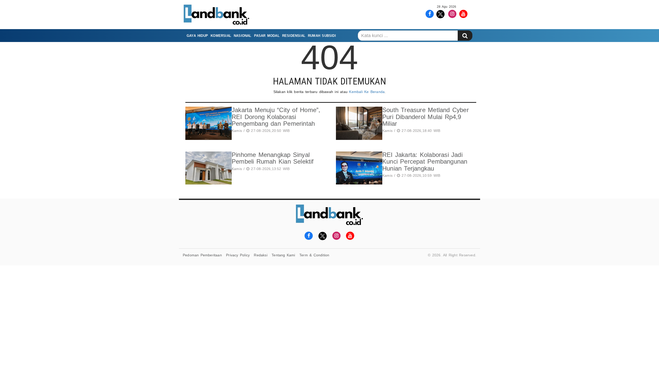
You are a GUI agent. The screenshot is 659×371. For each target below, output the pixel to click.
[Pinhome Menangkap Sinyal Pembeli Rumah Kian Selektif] (207, 168)
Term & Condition (314, 255)
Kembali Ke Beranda (367, 92)
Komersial (221, 36)
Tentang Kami (283, 255)
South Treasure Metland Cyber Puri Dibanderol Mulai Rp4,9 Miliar (425, 116)
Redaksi (260, 255)
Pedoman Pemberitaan (202, 255)
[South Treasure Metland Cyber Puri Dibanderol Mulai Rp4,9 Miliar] (357, 123)
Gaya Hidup (197, 36)
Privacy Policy (238, 255)
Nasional (243, 36)
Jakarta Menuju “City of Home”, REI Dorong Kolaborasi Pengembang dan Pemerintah (276, 116)
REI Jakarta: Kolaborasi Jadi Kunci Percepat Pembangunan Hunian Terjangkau (424, 161)
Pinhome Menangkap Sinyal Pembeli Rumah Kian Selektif (273, 158)
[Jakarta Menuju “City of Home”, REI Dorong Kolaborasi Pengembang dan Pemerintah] (207, 123)
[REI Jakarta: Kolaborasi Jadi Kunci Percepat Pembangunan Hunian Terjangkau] (357, 168)
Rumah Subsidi (322, 36)
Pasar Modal (267, 36)
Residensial (293, 36)
